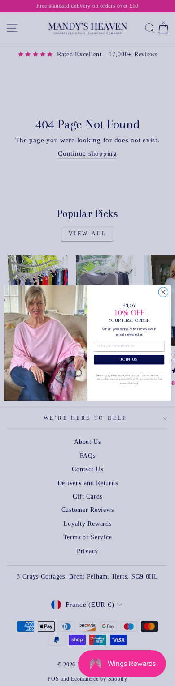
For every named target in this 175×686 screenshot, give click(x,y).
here (135, 383)
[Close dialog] (163, 292)
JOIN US (129, 359)
